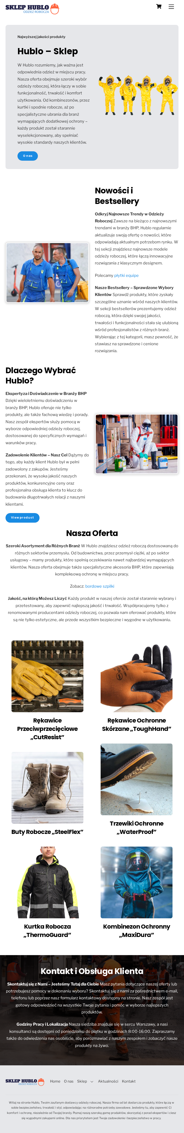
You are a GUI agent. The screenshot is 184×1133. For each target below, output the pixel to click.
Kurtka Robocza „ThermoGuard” (47, 930)
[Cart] (159, 6)
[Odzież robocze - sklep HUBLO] (32, 12)
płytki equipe (126, 275)
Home (55, 1081)
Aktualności (108, 1081)
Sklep (82, 1081)
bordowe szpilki (99, 586)
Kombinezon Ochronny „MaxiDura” (136, 930)
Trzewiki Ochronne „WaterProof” (136, 827)
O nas (69, 1081)
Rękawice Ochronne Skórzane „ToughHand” (136, 724)
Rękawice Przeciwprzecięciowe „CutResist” (47, 729)
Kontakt (129, 1081)
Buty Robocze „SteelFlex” (47, 832)
